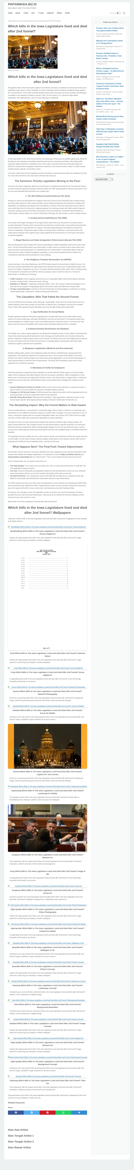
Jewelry (50, 13)
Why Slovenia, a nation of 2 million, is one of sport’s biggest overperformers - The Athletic (110, 159)
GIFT (33, 13)
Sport (67, 13)
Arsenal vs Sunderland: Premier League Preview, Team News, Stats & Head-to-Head (110, 86)
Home (10, 13)
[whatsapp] (63, 1113)
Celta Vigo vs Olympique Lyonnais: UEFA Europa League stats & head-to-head (110, 131)
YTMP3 (25, 13)
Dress (59, 13)
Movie (17, 13)
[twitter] (32, 1113)
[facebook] (16, 1113)
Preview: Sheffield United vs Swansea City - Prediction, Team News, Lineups (109, 55)
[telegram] (79, 1113)
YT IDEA (41, 13)
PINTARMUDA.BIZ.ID (22, 4)
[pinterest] (47, 1113)
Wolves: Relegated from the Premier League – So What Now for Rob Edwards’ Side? (110, 71)
